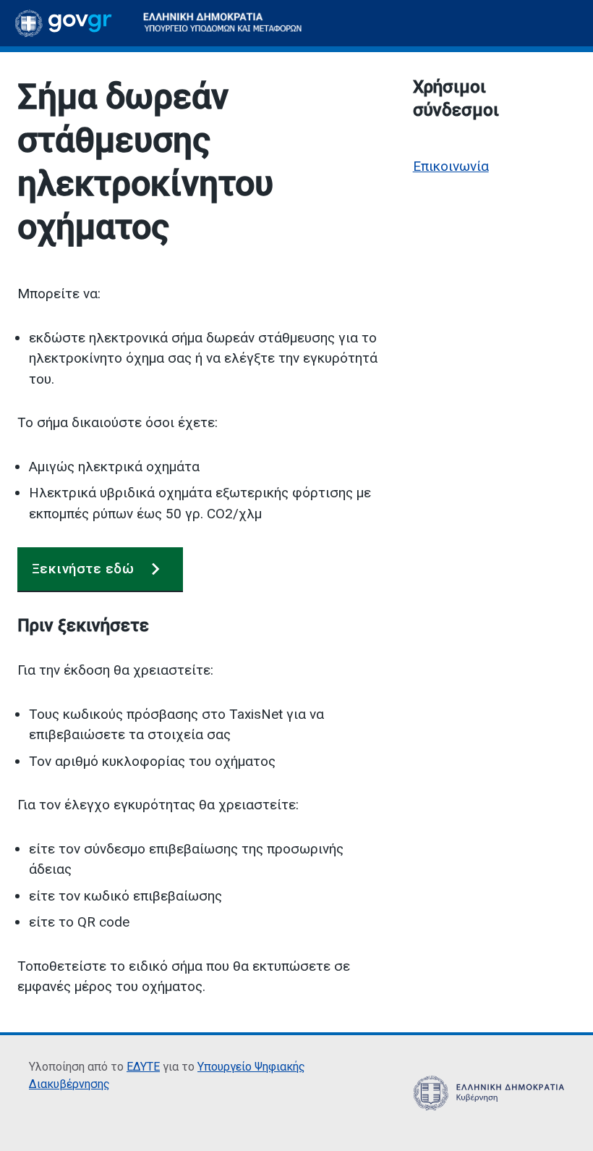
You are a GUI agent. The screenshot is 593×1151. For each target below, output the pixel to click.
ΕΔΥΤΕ (143, 1067)
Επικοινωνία (451, 166)
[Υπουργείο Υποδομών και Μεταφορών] (223, 23)
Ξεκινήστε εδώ (83, 568)
